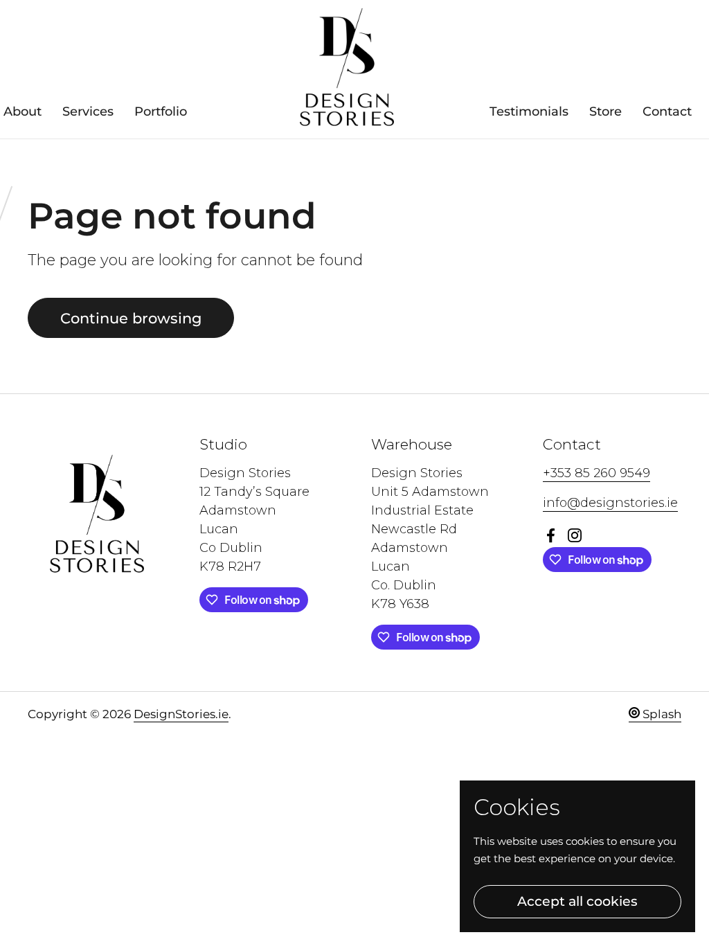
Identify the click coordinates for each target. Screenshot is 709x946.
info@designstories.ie (610, 502)
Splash (660, 714)
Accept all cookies (577, 901)
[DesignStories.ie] (347, 69)
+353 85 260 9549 (596, 473)
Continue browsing (130, 318)
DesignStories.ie (181, 714)
